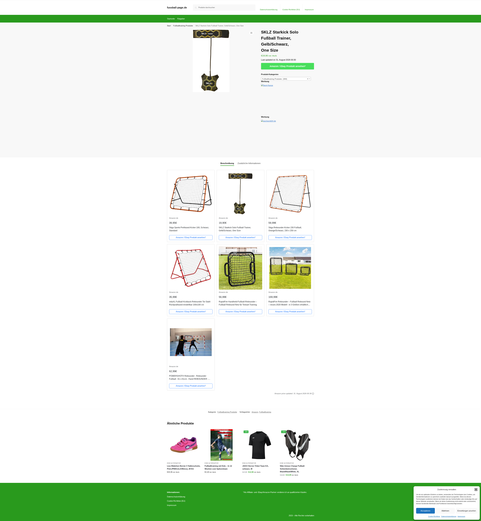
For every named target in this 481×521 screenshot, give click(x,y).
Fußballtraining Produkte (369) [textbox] (285, 79)
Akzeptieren (425, 511)
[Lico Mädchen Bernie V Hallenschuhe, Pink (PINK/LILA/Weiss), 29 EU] (184, 445)
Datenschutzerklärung (448, 516)
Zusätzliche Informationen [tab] (249, 163)
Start (169, 26)
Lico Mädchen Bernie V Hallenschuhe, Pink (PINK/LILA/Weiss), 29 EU (183, 467)
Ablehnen (445, 511)
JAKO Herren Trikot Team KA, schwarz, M (255, 467)
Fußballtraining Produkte (183, 26)
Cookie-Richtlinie (434, 516)
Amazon (255, 412)
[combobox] (286, 79)
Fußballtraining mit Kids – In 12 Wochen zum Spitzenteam (218, 467)
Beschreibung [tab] (227, 163)
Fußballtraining (265, 412)
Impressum (461, 516)
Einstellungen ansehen (466, 511)
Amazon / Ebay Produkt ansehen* (288, 66)
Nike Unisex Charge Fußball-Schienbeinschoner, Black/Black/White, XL (292, 469)
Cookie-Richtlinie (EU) (291, 10)
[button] (476, 489)
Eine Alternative (174, 463)
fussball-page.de (177, 7)
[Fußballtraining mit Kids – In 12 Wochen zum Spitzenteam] (222, 445)
